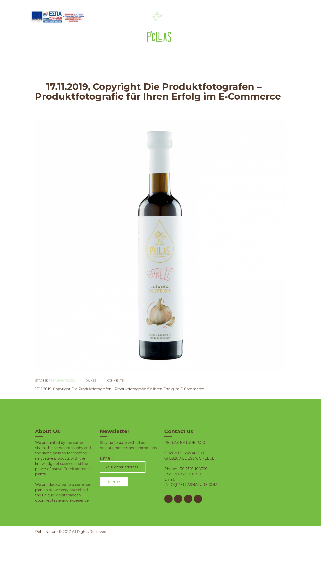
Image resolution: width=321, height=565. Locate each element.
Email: (107, 458)
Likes (91, 380)
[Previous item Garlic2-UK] (97, 246)
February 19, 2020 (62, 380)
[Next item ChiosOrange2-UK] (223, 246)
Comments (115, 380)
